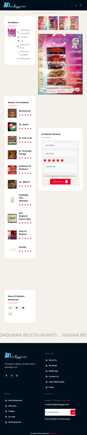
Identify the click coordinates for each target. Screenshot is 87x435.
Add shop (12, 406)
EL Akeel (23, 124)
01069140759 (25, 30)
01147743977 (25, 33)
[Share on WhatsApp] (10, 314)
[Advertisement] (19, 82)
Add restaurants (15, 400)
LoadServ (52, 433)
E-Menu (11, 411)
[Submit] (73, 412)
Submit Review (58, 182)
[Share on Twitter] (16, 308)
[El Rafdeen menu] (42, 23)
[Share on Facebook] (10, 308)
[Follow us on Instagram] (12, 375)
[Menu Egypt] (14, 5)
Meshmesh (25, 111)
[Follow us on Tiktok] (17, 375)
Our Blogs (53, 365)
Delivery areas (25, 58)
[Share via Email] (23, 308)
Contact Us (54, 376)
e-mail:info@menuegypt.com (57, 404)
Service (7, 394)
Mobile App (53, 371)
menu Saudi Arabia (56, 382)
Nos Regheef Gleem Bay (25, 216)
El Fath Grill (25, 138)
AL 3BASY (24, 182)
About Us (53, 360)
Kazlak (22, 247)
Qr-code (11, 417)
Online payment (14, 422)
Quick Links (49, 354)
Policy (51, 387)
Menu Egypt (65, 419)
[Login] (76, 5)
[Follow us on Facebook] (6, 375)
